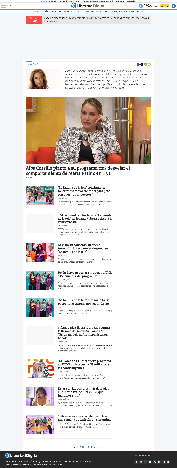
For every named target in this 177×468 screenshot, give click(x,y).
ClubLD (140, 11)
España (45, 11)
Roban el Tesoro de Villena (128, 1)
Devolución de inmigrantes (71, 1)
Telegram (164, 462)
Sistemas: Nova (57, 465)
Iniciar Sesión (174, 6)
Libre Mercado (55, 11)
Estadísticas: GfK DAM (28, 465)
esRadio (132, 11)
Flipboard (159, 462)
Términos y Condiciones (41, 461)
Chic (107, 11)
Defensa (77, 11)
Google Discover (154, 462)
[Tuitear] (141, 64)
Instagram (145, 462)
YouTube (150, 462)
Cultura (114, 11)
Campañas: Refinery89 (12, 465)
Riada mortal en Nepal (106, 1)
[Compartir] (138, 64)
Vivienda (116, 1)
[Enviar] (145, 64)
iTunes (168, 462)
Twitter (141, 462)
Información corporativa (16, 461)
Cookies (58, 461)
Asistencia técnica (72, 461)
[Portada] (88, 5)
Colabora (164, 6)
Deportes (99, 11)
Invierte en (67, 11)
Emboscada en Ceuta (55, 1)
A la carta (123, 11)
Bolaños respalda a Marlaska (89, 1)
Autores (87, 461)
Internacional (88, 11)
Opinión (37, 11)
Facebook (136, 462)
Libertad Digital (69, 455)
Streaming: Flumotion (44, 465)
